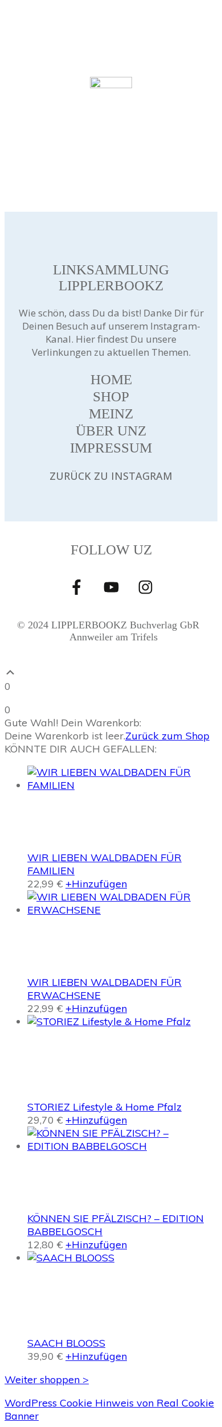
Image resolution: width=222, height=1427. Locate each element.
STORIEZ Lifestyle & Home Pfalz (104, 1106)
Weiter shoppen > (47, 1379)
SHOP (111, 396)
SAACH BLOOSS (66, 1343)
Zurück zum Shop (167, 735)
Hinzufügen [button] (96, 883)
